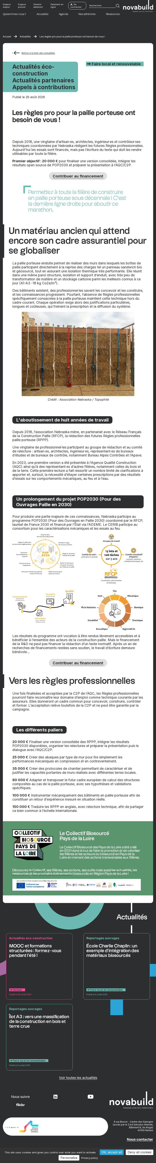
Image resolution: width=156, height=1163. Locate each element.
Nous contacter (140, 1139)
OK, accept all (112, 1152)
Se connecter (75, 5)
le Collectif (37, 870)
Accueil (7, 36)
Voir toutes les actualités (78, 1078)
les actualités (121, 870)
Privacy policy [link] (89, 1157)
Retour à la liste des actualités (38, 53)
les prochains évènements (52, 873)
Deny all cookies (139, 1152)
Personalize (68, 1158)
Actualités (25, 36)
